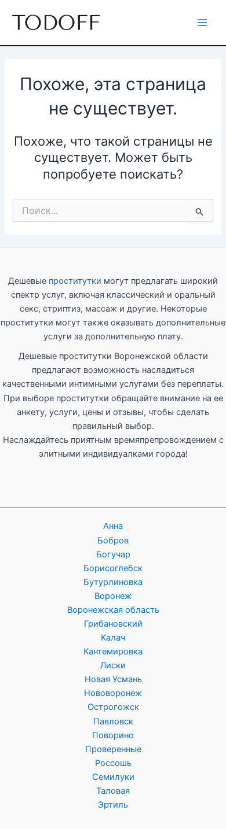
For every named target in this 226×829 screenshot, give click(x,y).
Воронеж (113, 596)
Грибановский (113, 624)
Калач (113, 637)
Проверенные (113, 749)
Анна (113, 526)
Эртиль (113, 805)
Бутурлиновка (113, 582)
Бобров (113, 540)
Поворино (113, 735)
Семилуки (113, 777)
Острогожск (113, 707)
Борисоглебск (113, 568)
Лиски (113, 665)
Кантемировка (113, 651)
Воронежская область (113, 610)
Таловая (113, 791)
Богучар (113, 554)
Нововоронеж (113, 693)
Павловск (113, 721)
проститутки (75, 281)
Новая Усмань (113, 679)
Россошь (113, 763)
